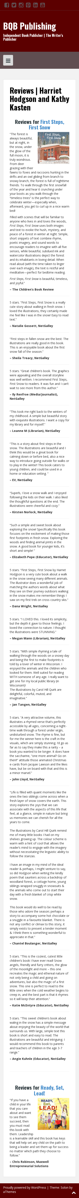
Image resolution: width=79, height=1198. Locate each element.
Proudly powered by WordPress (24, 1187)
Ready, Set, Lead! (49, 1090)
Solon (64, 1187)
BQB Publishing (29, 25)
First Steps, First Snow (46, 124)
